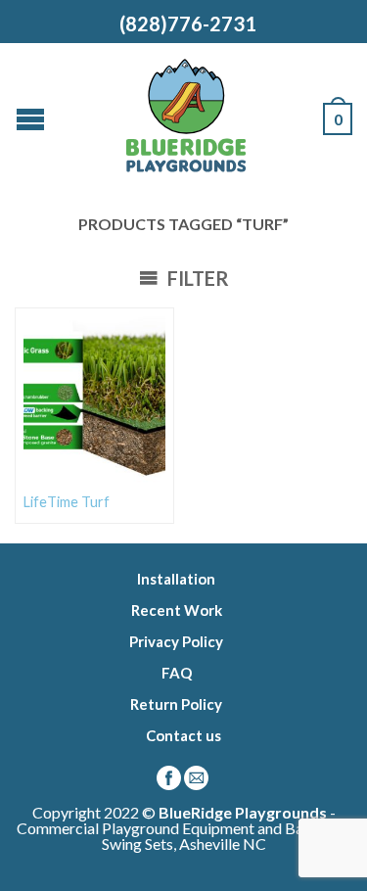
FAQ (176, 672)
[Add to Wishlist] (149, 332)
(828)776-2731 (184, 23)
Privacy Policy (176, 641)
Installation (176, 578)
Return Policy (176, 704)
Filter (196, 278)
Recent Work (176, 610)
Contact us (183, 735)
